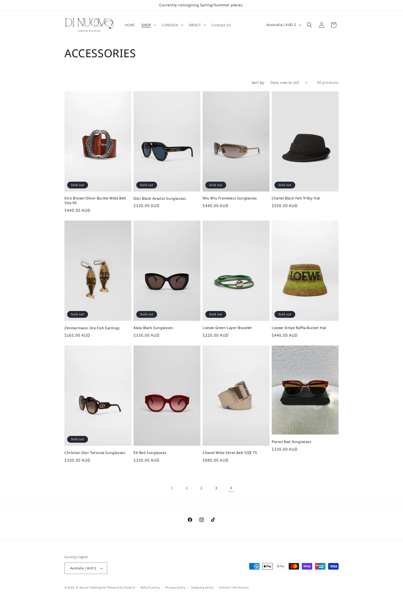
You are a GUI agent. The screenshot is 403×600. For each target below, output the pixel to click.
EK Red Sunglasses (150, 452)
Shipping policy (202, 587)
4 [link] (231, 488)
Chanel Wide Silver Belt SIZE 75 (230, 452)
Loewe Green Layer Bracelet (227, 327)
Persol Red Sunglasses (291, 441)
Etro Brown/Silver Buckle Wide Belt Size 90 (95, 200)
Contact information (234, 587)
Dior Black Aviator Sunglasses (160, 198)
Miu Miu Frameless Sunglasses (230, 198)
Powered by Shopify (121, 587)
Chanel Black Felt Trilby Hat (296, 198)
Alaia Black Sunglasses (153, 327)
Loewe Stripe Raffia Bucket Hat (299, 327)
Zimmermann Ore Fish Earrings (92, 328)
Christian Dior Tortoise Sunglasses (94, 452)
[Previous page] (172, 488)
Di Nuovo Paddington (91, 587)
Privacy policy (176, 587)
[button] (148, 25)
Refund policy (150, 587)
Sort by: (258, 82)
